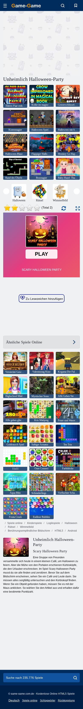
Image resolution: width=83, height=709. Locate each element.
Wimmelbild (26, 526)
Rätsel (11, 526)
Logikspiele (53, 523)
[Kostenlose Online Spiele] (26, 5)
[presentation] (6, 191)
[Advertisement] (39, 43)
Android (72, 530)
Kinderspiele (34, 523)
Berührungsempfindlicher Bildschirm (28, 530)
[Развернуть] (78, 208)
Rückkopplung (66, 700)
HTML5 (58, 530)
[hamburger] (5, 6)
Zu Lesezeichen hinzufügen (44, 298)
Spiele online (15, 523)
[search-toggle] (62, 5)
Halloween (70, 523)
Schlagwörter (47, 700)
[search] (75, 677)
